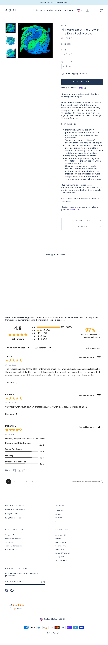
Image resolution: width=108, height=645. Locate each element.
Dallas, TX (59, 539)
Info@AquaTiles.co (13, 518)
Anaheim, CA (60, 535)
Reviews (58, 514)
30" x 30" (68, 54)
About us (59, 510)
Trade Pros (9, 542)
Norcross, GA (60, 546)
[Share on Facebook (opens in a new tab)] (14, 471)
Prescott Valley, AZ (62, 553)
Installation (68, 10)
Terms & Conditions (13, 546)
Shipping (82, 227)
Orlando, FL (60, 549)
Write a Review (93, 348)
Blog (57, 521)
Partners (58, 518)
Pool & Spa (38, 10)
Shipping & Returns (13, 539)
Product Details (82, 221)
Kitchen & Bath (54, 10)
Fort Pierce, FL (60, 542)
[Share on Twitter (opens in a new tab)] (19, 470)
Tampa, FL (59, 557)
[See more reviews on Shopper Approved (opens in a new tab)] (23, 470)
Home (63, 25)
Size (63, 50)
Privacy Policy (11, 549)
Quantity (66, 62)
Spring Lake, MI (61, 560)
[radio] (54, 327)
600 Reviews (21, 339)
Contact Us (73, 209)
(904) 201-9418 (11, 514)
